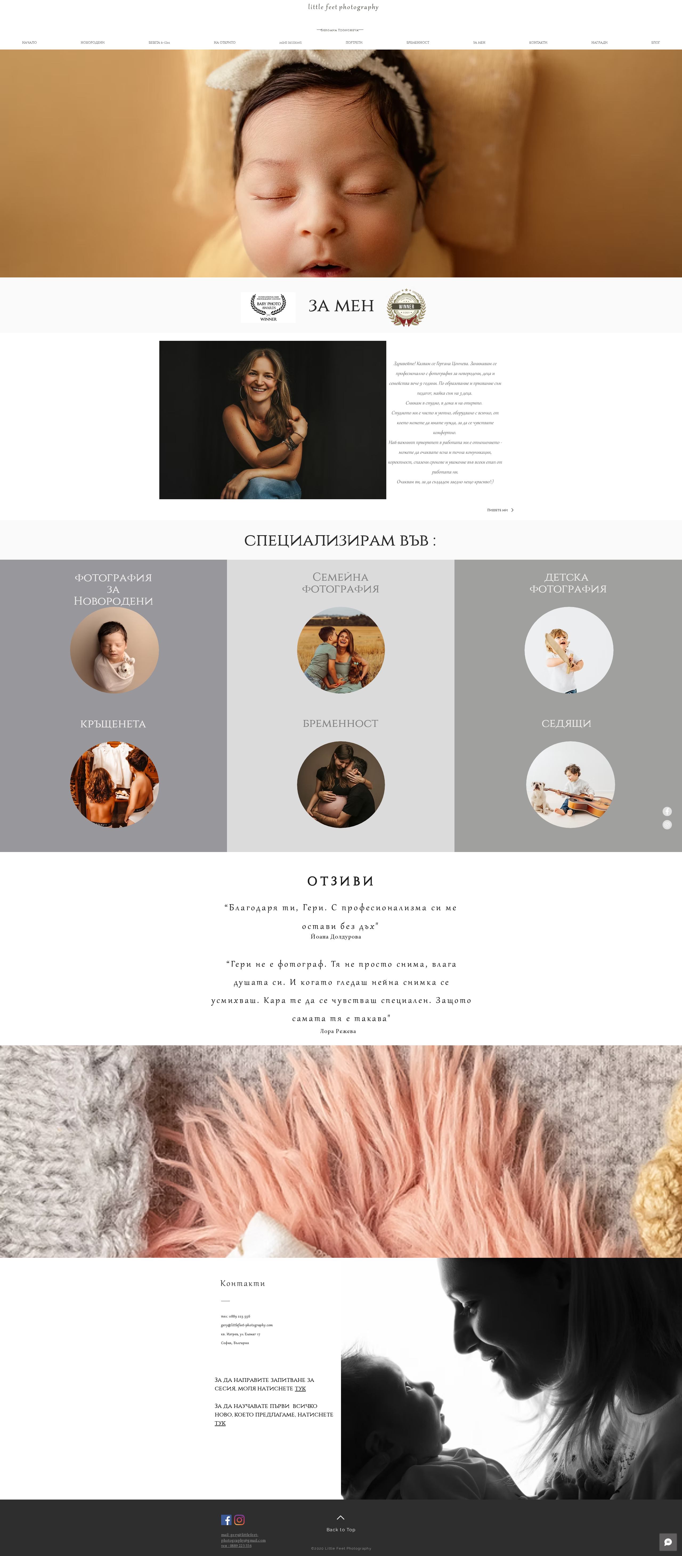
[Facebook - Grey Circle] (667, 811)
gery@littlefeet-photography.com (247, 1325)
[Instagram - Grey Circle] (667, 824)
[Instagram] (239, 1520)
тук (300, 1388)
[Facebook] (226, 1520)
